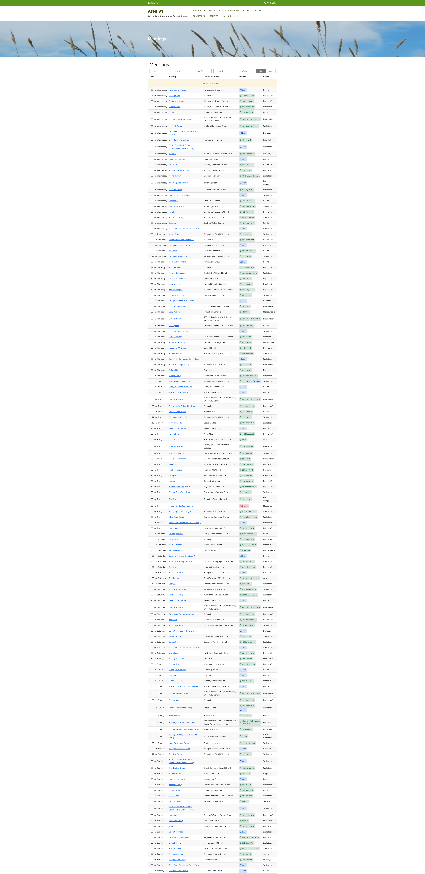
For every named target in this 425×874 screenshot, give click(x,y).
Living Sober (174, 475)
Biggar (172, 112)
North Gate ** (175, 528)
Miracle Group (175, 375)
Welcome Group (176, 625)
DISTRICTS (259, 10)
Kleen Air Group (175, 126)
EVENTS (246, 10)
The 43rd (172, 567)
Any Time (222, 71)
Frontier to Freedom (177, 273)
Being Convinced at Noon (179, 245)
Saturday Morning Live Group (181, 561)
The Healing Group (177, 768)
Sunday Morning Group (179, 693)
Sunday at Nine (175, 681)
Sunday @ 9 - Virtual (177, 670)
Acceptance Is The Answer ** (181, 239)
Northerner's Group (177, 206)
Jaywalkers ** (174, 653)
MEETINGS (208, 10)
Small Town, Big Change (179, 140)
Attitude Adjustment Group (180, 381)
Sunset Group (175, 642)
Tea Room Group (176, 595)
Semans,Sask (174, 801)
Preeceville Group (176, 446)
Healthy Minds (175, 636)
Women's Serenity (176, 486)
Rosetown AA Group (177, 348)
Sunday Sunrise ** (177, 700)
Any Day (201, 71)
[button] (200, 10)
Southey (172, 223)
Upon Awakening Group (179, 743)
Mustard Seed (175, 848)
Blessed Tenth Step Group (180, 492)
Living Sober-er (175, 843)
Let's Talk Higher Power (179, 837)
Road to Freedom (176, 453)
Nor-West (173, 619)
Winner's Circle (175, 423)
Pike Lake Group (176, 854)
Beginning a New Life (178, 256)
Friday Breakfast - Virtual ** (180, 387)
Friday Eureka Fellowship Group (182, 406)
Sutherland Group (176, 295)
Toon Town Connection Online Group (185, 228)
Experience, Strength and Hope (182, 614)
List (260, 71)
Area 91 (155, 11)
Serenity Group (175, 353)
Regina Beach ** (176, 550)
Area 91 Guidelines (231, 16)
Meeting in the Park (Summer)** (183, 722)
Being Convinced (176, 832)
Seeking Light (174, 101)
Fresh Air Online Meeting (179, 331)
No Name (173, 251)
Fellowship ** (174, 715)
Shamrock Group (176, 217)
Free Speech (174, 325)
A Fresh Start (174, 106)
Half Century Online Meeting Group (184, 195)
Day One (172, 499)
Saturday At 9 (174, 539)
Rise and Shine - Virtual (178, 392)
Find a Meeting (155, 3)
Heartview (173, 201)
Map (270, 71)
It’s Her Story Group (177, 119)
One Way (173, 165)
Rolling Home (174, 95)
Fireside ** (173, 464)
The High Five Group (177, 859)
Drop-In (172, 584)
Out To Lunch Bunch (177, 411)
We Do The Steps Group (179, 364)
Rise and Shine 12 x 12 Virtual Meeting (185, 686)
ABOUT (196, 10)
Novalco (172, 212)
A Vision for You (175, 545)
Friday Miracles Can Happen (181, 506)
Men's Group (174, 234)
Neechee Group (175, 784)
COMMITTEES (199, 16)
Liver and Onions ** (177, 278)
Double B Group (176, 319)
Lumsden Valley (175, 337)
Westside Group (176, 176)
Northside (173, 815)
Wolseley (172, 153)
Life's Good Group (176, 517)
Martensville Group (177, 342)
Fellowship (173, 370)
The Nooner (174, 578)
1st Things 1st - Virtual (178, 183)
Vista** (172, 826)
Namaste (173, 481)
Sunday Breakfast (176, 658)
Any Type (243, 71)
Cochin (172, 439)
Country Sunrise (176, 534)
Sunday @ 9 (174, 664)
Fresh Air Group (175, 189)
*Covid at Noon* (176, 572)
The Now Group (175, 754)
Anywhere (179, 71)
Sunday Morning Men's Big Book (183, 729)
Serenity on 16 (175, 773)
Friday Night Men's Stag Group (182, 511)
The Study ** (174, 675)
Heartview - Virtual (177, 159)
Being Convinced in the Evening (182, 301)
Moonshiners (174, 284)
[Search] (167, 71)
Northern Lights (176, 289)
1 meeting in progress (212, 83)
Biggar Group (175, 790)
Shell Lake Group (176, 820)
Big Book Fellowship (177, 306)
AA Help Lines (271, 3)
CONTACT (214, 16)
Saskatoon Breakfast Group (181, 708)
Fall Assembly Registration (229, 10)
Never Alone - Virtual (177, 90)
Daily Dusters (174, 312)
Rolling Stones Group (178, 589)
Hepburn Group (176, 470)
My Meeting (174, 796)
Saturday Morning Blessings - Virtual (184, 556)
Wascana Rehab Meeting (179, 170)
